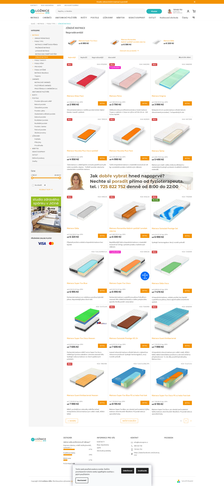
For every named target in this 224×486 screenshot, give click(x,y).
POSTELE (35, 98)
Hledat (154, 11)
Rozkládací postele (41, 120)
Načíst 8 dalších (129, 421)
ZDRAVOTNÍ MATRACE (42, 38)
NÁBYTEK (35, 148)
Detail (102, 103)
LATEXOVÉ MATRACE (42, 51)
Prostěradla (39, 145)
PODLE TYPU (39, 41)
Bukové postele (40, 104)
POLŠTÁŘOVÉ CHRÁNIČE (43, 85)
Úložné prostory (40, 133)
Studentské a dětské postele (45, 114)
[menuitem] (35, 17)
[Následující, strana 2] (186, 421)
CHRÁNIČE (35, 79)
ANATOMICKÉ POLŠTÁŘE (40, 92)
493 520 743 (138, 446)
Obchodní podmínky (71, 5)
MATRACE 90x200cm (42, 73)
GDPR (59, 5)
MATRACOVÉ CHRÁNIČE (42, 82)
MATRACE (35, 35)
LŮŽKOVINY (36, 136)
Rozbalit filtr (44, 189)
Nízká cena (67, 458)
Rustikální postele (41, 123)
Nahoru (73, 421)
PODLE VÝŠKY (39, 63)
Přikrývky (38, 142)
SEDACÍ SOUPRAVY (38, 152)
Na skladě (40, 185)
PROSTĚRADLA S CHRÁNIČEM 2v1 (46, 89)
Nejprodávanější (97, 57)
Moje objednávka (47, 5)
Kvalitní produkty (69, 453)
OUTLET (35, 155)
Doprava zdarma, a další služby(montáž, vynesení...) (77, 446)
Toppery (38, 76)
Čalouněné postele (41, 107)
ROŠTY (34, 95)
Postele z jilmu (40, 111)
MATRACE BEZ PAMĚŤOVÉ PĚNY (46, 54)
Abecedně (111, 57)
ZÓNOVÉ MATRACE (41, 57)
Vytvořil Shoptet (187, 481)
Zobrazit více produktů (128, 51)
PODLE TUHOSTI (40, 60)
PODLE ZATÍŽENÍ (40, 70)
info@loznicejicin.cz (141, 442)
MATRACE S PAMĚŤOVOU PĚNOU (46, 44)
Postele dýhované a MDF (43, 101)
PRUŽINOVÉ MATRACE (42, 48)
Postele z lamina (40, 126)
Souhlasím (142, 470)
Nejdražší (84, 57)
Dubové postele (40, 117)
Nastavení (81, 480)
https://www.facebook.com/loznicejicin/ (146, 454)
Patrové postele (40, 130)
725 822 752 (138, 449)
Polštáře (38, 139)
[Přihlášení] (188, 11)
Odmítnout (127, 470)
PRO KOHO (38, 67)
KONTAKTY (34, 5)
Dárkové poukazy (38, 158)
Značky (34, 161)
